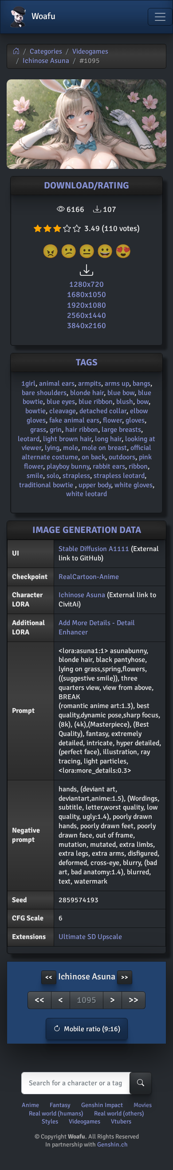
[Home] (16, 51)
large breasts (121, 429)
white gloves (133, 485)
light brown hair (67, 438)
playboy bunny (68, 466)
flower (112, 420)
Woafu (42, 16)
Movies (143, 1105)
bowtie (35, 411)
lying (52, 447)
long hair (108, 438)
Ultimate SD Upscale (90, 936)
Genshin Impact (102, 1105)
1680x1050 (86, 294)
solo (53, 475)
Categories (46, 51)
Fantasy (60, 1105)
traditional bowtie (47, 485)
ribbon (138, 466)
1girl (28, 383)
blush (124, 401)
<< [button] (48, 977)
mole (70, 447)
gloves (135, 420)
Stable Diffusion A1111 (94, 548)
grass (38, 429)
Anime (30, 1105)
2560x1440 (86, 315)
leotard (28, 438)
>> (133, 1000)
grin (56, 429)
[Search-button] (141, 1083)
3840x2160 (86, 325)
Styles (50, 1121)
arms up (117, 383)
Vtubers (121, 1121)
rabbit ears (109, 466)
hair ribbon (81, 429)
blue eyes (61, 401)
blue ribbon (96, 401)
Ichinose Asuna (46, 60)
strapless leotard (119, 475)
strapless (76, 475)
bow (143, 401)
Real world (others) (119, 1113)
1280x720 (86, 284)
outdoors (122, 457)
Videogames (90, 51)
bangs (141, 383)
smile (35, 475)
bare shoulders (44, 392)
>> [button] (124, 977)
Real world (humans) (56, 1113)
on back (93, 457)
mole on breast (104, 447)
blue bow (120, 392)
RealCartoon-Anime (89, 576)
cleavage (62, 411)
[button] (87, 1029)
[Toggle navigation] (160, 17)
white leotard (86, 493)
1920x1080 (86, 305)
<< (39, 1000)
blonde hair (87, 392)
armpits (89, 383)
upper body (95, 485)
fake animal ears (74, 420)
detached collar (102, 411)
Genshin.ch (112, 1144)
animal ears (57, 383)
